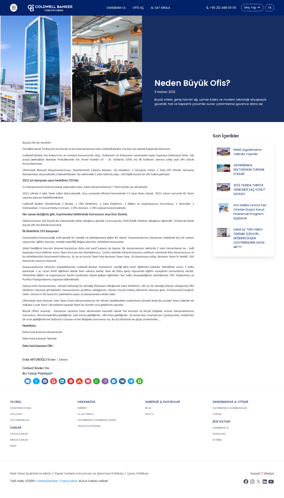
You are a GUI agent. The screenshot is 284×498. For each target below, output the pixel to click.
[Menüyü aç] (13, 8)
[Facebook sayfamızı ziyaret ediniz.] (246, 482)
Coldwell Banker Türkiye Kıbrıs (57, 481)
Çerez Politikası (137, 473)
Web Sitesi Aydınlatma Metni (30, 473)
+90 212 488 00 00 (222, 8)
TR (269, 8)
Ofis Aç (138, 8)
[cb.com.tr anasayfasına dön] (50, 8)
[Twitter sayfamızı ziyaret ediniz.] (258, 482)
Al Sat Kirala (160, 8)
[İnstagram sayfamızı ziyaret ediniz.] (252, 482)
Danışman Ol (116, 8)
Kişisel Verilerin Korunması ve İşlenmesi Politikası (89, 473)
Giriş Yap (250, 7)
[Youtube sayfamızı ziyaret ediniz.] (271, 482)
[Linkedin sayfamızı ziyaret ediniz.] (265, 482)
